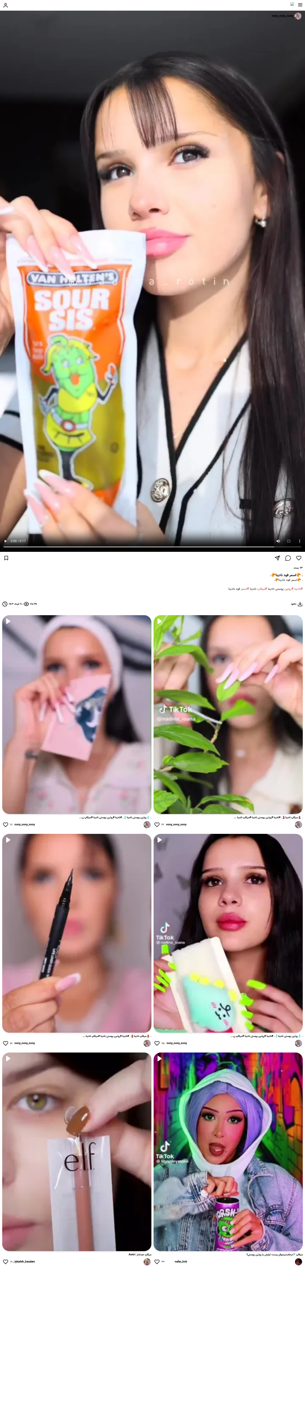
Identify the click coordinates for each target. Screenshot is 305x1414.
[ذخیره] (6, 558)
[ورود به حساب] (5, 5)
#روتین (288, 589)
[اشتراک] (277, 558)
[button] (300, 5)
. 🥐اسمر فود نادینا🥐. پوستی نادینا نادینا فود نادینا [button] (265, 585)
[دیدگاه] (288, 558)
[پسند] (298, 558)
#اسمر (245, 589)
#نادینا (298, 589)
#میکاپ (262, 589)
